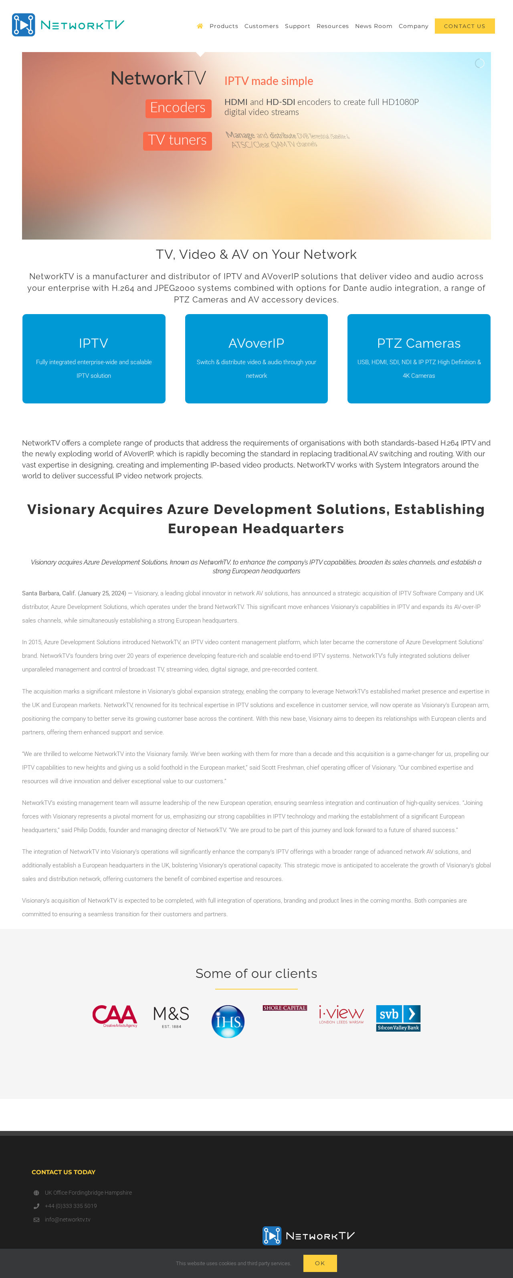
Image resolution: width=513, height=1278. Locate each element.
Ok (320, 1263)
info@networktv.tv (68, 1219)
